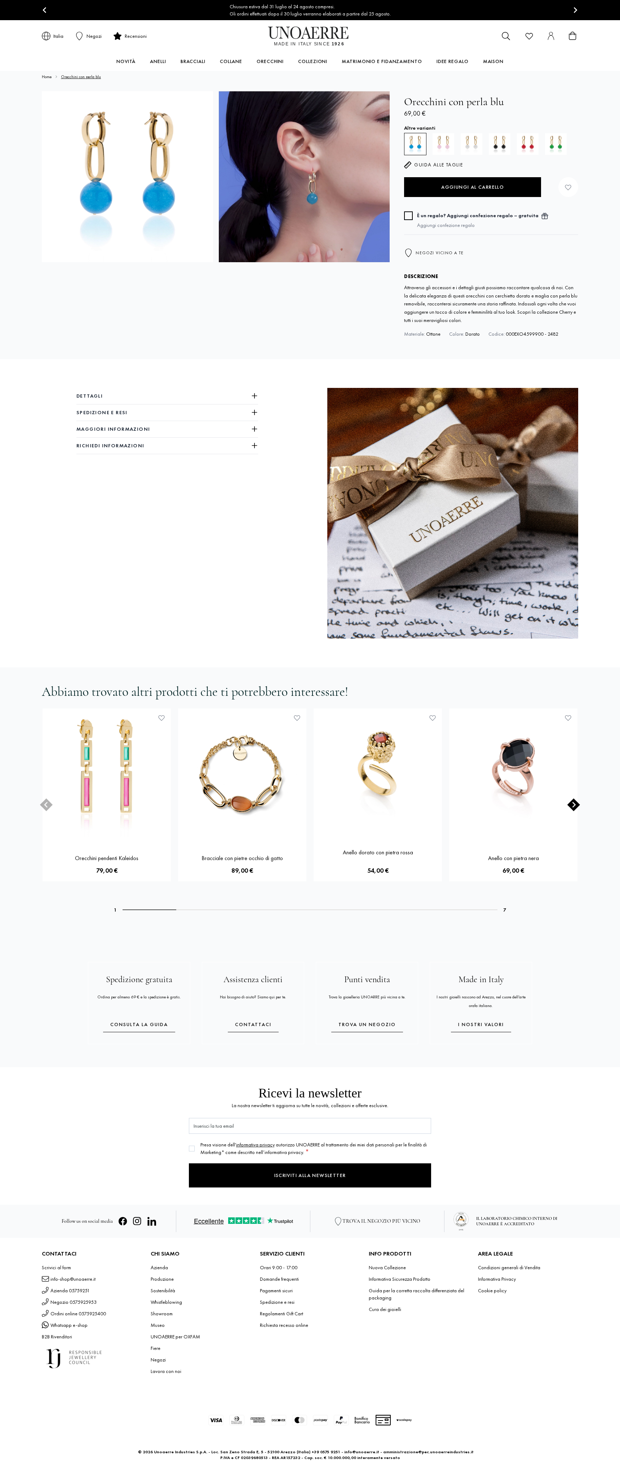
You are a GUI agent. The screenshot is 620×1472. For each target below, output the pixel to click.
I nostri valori (481, 1024)
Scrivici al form (56, 1267)
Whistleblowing (166, 1302)
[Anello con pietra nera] (513, 772)
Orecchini (270, 61)
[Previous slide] (46, 804)
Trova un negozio (367, 1024)
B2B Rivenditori (57, 1336)
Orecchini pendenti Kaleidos (106, 858)
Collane (231, 61)
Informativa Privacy (497, 1279)
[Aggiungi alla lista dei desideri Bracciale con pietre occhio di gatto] (297, 717)
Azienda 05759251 (70, 1290)
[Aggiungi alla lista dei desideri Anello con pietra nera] (568, 717)
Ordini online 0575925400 (78, 1313)
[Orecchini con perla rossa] (528, 144)
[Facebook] (123, 1221)
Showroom (162, 1313)
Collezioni (312, 61)
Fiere (155, 1348)
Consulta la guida (139, 1024)
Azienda (159, 1267)
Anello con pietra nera (513, 858)
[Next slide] (575, 10)
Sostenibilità (163, 1290)
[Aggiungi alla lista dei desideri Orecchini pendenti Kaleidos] (161, 717)
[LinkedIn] (151, 1221)
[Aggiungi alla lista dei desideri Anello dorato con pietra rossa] (432, 717)
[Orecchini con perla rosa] (443, 144)
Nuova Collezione (387, 1267)
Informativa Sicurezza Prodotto (399, 1279)
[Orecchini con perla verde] (556, 144)
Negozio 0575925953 (73, 1302)
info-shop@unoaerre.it (73, 1279)
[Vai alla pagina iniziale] (310, 36)
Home (47, 77)
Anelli (158, 61)
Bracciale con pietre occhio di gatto (242, 858)
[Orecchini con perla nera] (499, 144)
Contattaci (253, 1024)
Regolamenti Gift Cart (281, 1313)
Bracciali (193, 61)
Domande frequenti (279, 1279)
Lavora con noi (166, 1371)
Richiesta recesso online (284, 1325)
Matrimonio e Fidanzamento (382, 61)
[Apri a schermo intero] (127, 176)
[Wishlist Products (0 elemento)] (529, 36)
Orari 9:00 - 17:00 (278, 1267)
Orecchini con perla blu (81, 77)
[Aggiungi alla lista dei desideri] (568, 187)
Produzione (162, 1279)
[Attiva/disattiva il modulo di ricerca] (506, 36)
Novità (126, 61)
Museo (158, 1325)
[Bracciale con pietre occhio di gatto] (242, 772)
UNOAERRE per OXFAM (175, 1336)
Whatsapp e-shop (69, 1325)
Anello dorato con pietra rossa (378, 852)
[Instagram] (137, 1221)
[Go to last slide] (45, 10)
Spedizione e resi (277, 1302)
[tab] (149, 909)
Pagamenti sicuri (276, 1290)
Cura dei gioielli (385, 1309)
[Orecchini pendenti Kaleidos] (107, 772)
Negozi (158, 1359)
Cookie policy (492, 1290)
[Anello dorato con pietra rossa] (378, 772)
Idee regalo (453, 61)
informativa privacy (255, 1144)
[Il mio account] (550, 36)
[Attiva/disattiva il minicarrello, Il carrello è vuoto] (572, 36)
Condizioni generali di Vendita (509, 1267)
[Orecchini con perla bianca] (471, 144)
